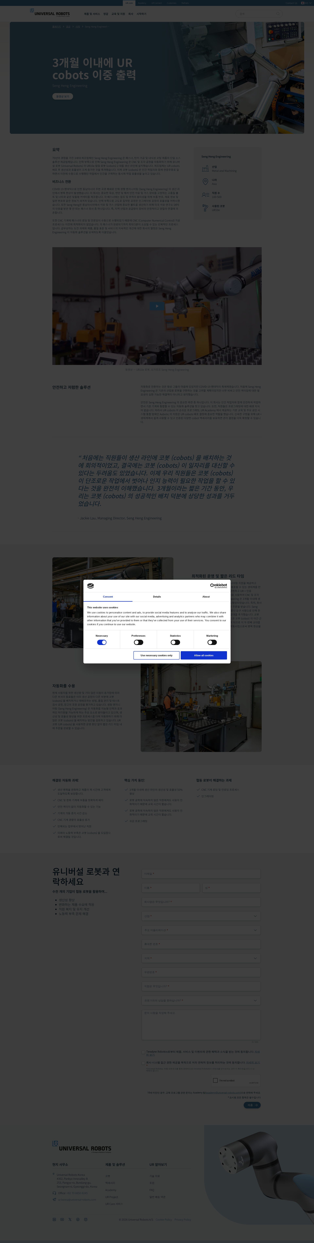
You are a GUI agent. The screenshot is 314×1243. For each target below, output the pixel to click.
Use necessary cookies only (156, 655)
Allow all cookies (203, 655)
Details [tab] (157, 596)
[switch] (138, 642)
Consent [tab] (108, 596)
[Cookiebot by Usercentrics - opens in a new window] (212, 585)
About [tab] (206, 596)
